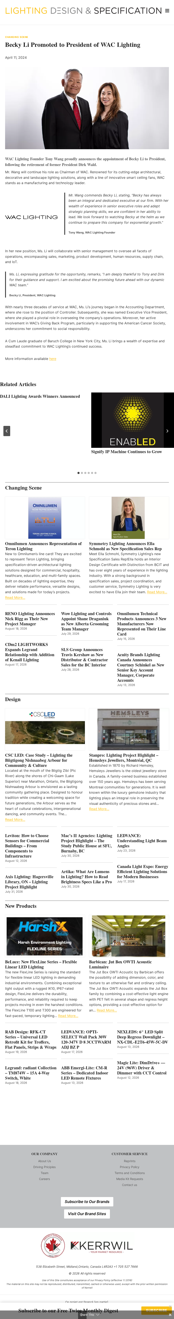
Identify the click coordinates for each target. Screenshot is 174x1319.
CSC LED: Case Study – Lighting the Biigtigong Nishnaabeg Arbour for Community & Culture (39, 760)
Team (44, 1173)
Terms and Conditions (130, 1173)
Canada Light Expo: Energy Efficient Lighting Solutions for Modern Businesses (142, 871)
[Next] (167, 431)
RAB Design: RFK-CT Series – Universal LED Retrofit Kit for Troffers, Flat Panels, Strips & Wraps (30, 1039)
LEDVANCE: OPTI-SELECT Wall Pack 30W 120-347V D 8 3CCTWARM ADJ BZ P (86, 1039)
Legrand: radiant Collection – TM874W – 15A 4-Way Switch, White (30, 1073)
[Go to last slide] (6, 431)
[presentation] (132, 420)
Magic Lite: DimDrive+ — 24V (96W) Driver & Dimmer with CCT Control (142, 1068)
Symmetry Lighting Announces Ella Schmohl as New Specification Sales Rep (125, 546)
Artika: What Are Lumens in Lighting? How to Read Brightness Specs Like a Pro (86, 876)
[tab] (78, 473)
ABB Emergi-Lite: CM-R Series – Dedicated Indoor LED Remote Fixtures (84, 1073)
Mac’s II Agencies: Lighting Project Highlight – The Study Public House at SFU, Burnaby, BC (86, 843)
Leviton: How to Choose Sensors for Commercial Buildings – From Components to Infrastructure (27, 846)
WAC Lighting (17, 159)
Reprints (129, 1161)
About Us (44, 1161)
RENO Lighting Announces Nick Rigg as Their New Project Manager (30, 618)
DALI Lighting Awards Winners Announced (40, 396)
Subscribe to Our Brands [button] (87, 1201)
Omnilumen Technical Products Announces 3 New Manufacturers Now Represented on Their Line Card (141, 624)
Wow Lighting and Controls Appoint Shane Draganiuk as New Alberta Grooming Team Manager (86, 621)
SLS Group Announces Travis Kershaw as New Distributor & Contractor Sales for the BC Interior (84, 657)
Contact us (129, 1185)
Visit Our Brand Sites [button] (87, 1214)
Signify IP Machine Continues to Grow (126, 451)
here (52, 359)
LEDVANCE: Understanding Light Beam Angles (142, 840)
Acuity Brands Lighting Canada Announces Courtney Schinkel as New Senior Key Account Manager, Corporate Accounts (140, 667)
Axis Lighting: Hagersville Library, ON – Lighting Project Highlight (29, 881)
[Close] (170, 1306)
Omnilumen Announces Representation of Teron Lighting (43, 546)
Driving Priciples (44, 1167)
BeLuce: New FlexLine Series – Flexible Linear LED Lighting (41, 964)
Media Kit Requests (129, 1179)
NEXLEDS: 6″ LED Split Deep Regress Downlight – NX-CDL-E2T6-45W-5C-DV (142, 1037)
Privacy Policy (129, 1167)
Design (13, 699)
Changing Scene (16, 37)
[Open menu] (167, 10)
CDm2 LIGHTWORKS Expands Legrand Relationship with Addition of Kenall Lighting (29, 652)
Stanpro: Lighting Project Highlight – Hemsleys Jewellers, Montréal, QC (123, 758)
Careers (44, 1179)
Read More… (15, 597)
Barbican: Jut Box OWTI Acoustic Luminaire (120, 964)
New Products (20, 906)
